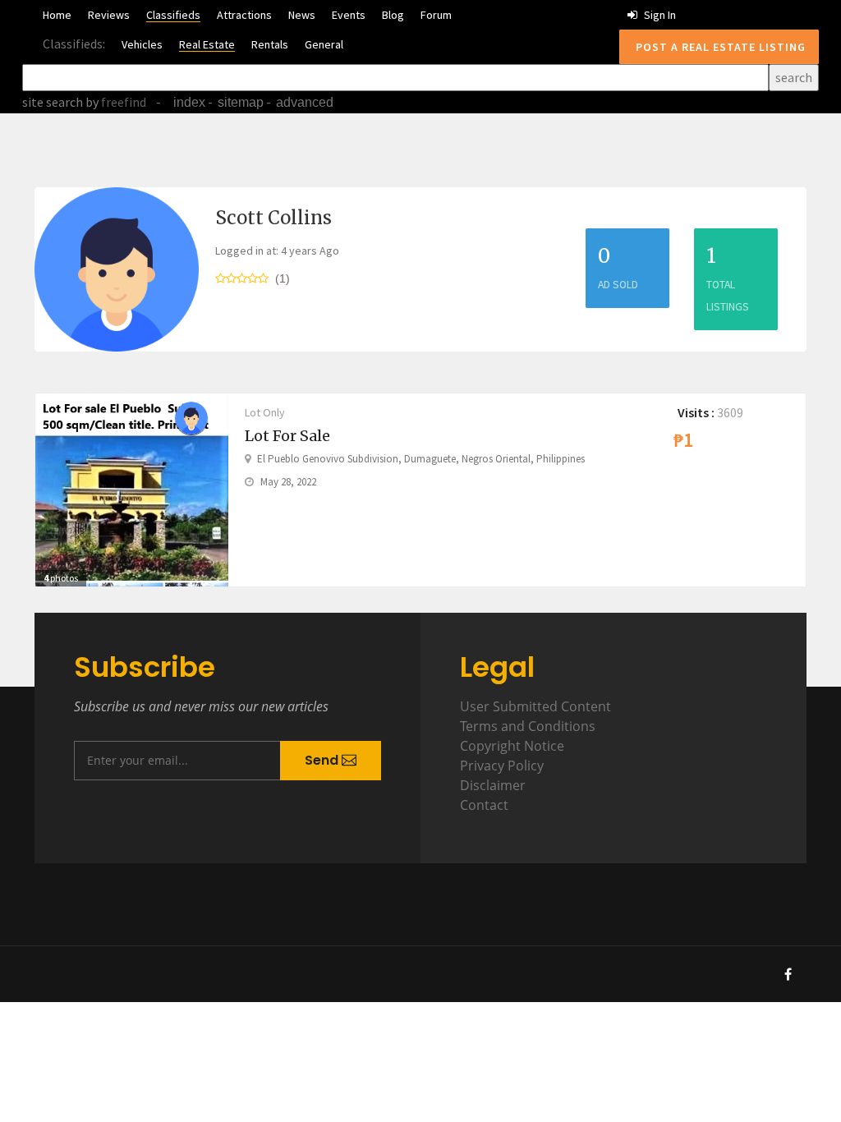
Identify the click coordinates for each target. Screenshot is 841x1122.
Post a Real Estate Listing (719, 46)
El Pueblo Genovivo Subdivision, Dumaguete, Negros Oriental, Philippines (421, 459)
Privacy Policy (502, 765)
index (189, 102)
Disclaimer (493, 785)
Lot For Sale (287, 435)
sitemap (241, 102)
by (114, 102)
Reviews (109, 14)
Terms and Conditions (527, 726)
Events (348, 14)
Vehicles (142, 44)
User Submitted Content (535, 706)
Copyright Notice (512, 746)
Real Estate (207, 44)
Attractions (244, 14)
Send (323, 760)
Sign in (658, 14)
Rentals (269, 44)
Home (57, 14)
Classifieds (173, 14)
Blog (393, 14)
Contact (484, 805)
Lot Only (265, 412)
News (301, 14)
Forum (436, 14)
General (324, 44)
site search (52, 102)
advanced (304, 102)
